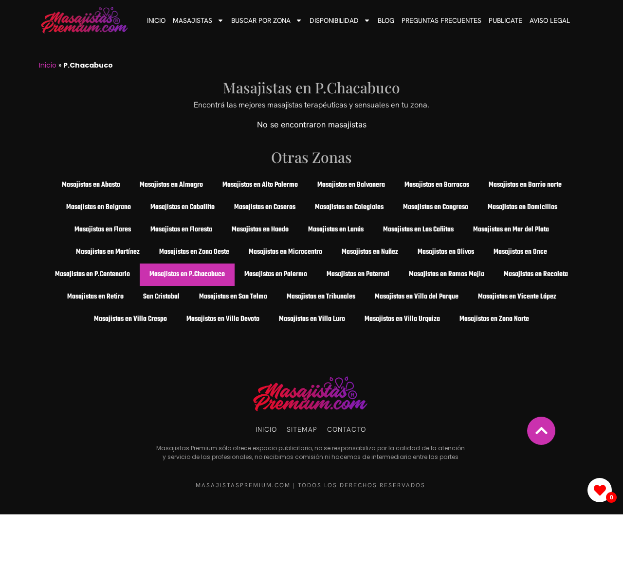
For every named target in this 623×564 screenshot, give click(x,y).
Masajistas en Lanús (336, 229)
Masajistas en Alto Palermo (260, 185)
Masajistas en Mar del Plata (511, 229)
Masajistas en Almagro (171, 185)
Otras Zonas (311, 157)
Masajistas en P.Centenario (92, 274)
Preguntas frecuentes (441, 20)
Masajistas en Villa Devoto (222, 319)
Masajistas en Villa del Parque (416, 296)
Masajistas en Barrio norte (525, 185)
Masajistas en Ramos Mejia (446, 274)
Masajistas (192, 20)
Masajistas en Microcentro (285, 252)
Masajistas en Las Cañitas (418, 229)
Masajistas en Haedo (260, 229)
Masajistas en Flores (102, 229)
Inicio (156, 20)
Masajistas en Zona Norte (494, 319)
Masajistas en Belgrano (98, 207)
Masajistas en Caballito (182, 207)
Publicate (505, 20)
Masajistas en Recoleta (536, 274)
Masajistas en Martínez (108, 252)
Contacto (346, 429)
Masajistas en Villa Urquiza (402, 319)
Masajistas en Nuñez (370, 252)
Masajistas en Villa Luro (312, 319)
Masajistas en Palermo (275, 274)
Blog (386, 20)
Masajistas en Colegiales (349, 207)
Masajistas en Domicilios (522, 207)
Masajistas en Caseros (264, 207)
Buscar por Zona (261, 20)
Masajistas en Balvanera (351, 185)
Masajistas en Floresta (181, 229)
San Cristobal (161, 296)
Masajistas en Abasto (91, 185)
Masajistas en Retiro (95, 296)
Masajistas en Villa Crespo (130, 319)
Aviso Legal (550, 20)
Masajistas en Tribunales (321, 296)
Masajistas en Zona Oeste (194, 252)
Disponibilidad (334, 20)
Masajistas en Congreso (435, 207)
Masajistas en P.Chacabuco (311, 87)
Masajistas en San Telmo (233, 296)
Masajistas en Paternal (358, 274)
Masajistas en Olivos (446, 252)
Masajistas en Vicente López (517, 296)
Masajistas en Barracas (436, 185)
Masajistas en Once (520, 252)
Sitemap (302, 429)
